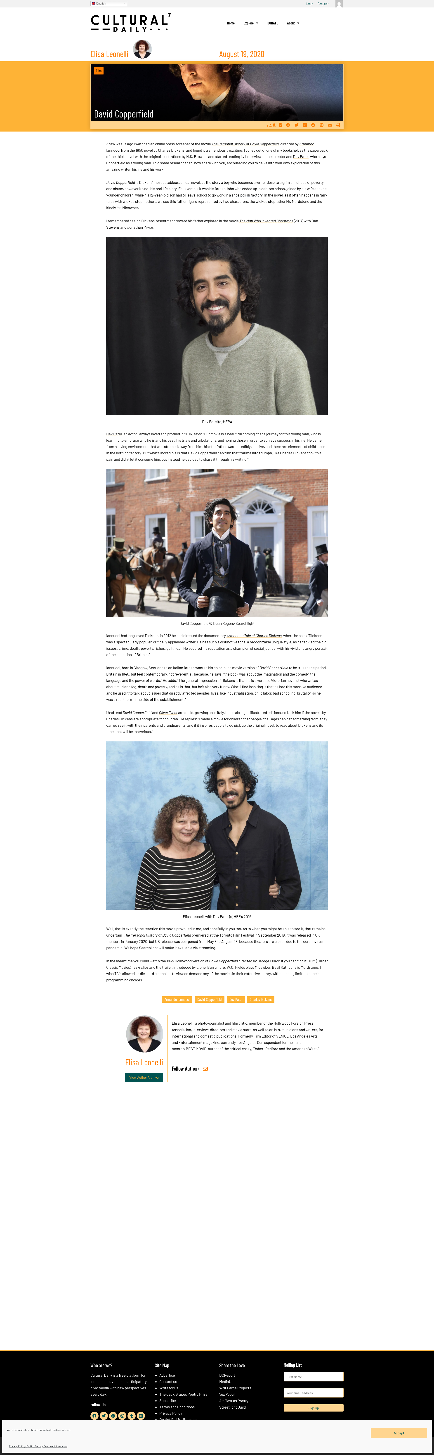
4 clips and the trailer (155, 967)
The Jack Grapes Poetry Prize (183, 1394)
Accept (399, 1433)
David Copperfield (124, 114)
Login (309, 3)
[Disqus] (217, 1154)
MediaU (225, 1381)
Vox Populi (227, 1394)
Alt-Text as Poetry (233, 1400)
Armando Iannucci (177, 999)
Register (323, 3)
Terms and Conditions (177, 1407)
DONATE (272, 23)
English (100, 3)
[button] (288, 125)
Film (99, 70)
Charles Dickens (171, 150)
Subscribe (167, 1400)
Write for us (168, 1387)
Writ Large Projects (235, 1387)
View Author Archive (144, 1077)
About (291, 23)
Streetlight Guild (232, 1407)
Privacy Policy (170, 1413)
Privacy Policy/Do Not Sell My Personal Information (38, 1446)
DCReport (227, 1375)
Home (231, 23)
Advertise (167, 1375)
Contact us (168, 1381)
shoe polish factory (247, 195)
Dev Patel (301, 156)
